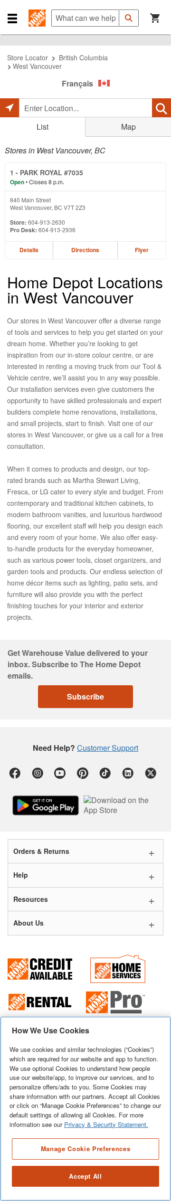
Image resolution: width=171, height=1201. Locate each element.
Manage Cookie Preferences (85, 1148)
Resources (30, 899)
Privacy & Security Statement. (106, 1124)
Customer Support (107, 747)
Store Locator (27, 57)
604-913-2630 (46, 222)
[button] (12, 18)
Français (77, 83)
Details (28, 250)
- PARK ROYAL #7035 (46, 172)
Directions (85, 250)
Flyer (142, 250)
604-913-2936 (57, 230)
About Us (28, 922)
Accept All (85, 1176)
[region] (85, 1108)
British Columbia (83, 57)
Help (20, 874)
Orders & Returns (41, 851)
